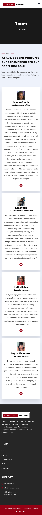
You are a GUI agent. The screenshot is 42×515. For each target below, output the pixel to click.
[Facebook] (21, 185)
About (5, 455)
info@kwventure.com (11, 488)
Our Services (7, 460)
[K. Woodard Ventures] (14, 4)
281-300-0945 (9, 484)
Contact (6, 468)
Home (18, 29)
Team (6, 464)
